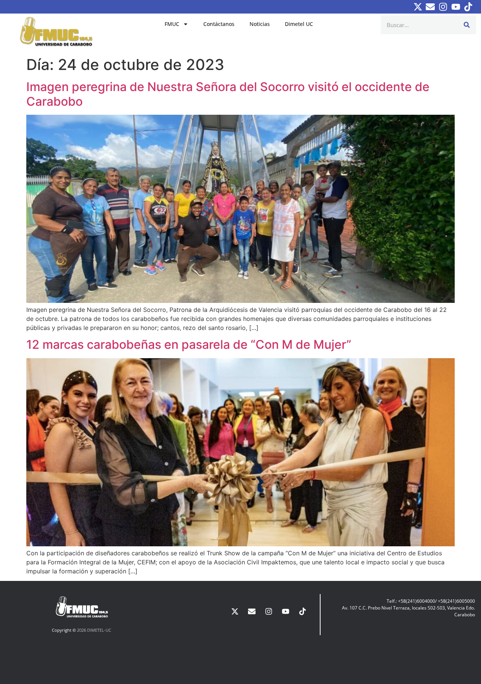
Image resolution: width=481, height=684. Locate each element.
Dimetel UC (299, 23)
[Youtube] (455, 6)
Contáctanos (218, 23)
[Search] (466, 24)
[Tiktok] (468, 6)
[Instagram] (443, 6)
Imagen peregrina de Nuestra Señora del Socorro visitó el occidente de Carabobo (228, 93)
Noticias (260, 23)
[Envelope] (430, 6)
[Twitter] (417, 6)
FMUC (172, 23)
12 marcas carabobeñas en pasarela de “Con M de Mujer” (188, 344)
